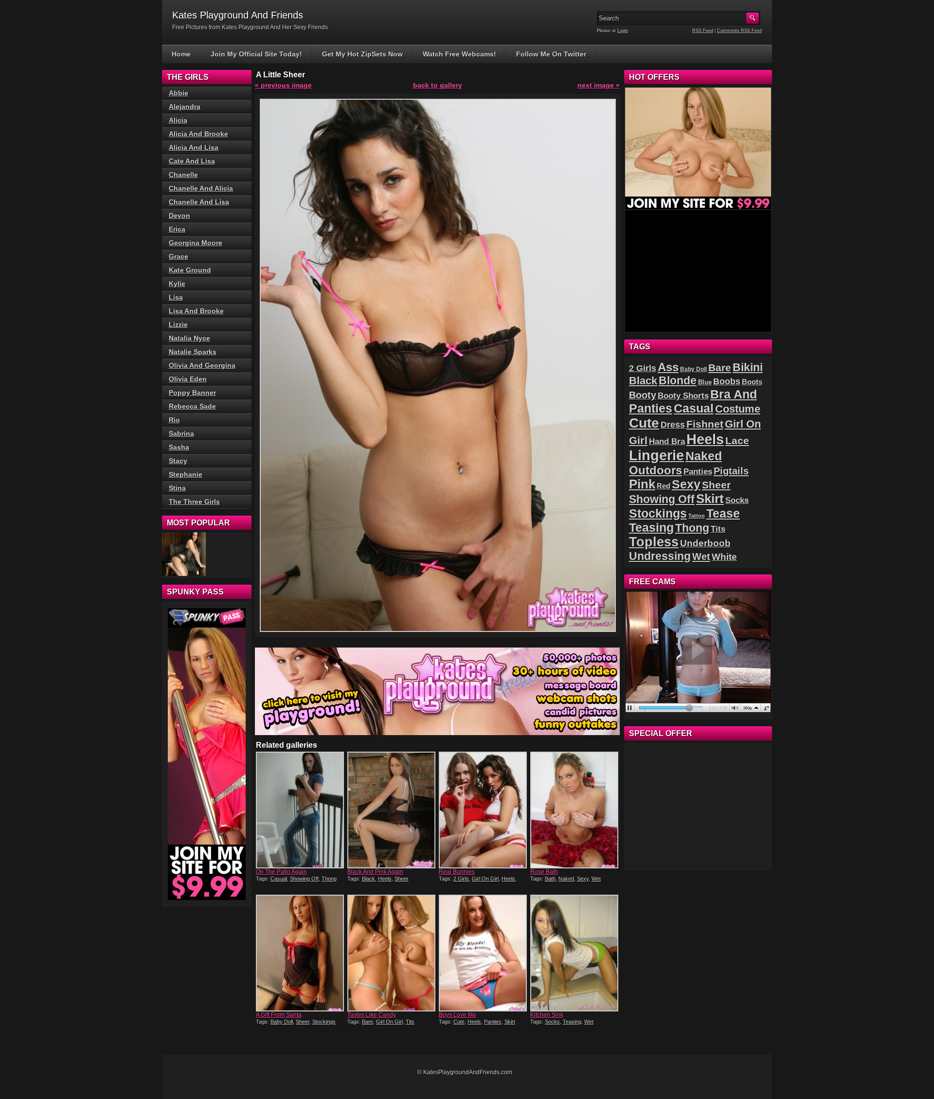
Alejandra (184, 106)
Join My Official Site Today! (256, 54)
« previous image (283, 85)
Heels (385, 879)
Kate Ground (190, 270)
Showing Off (304, 879)
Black (368, 879)
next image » (598, 85)
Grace (178, 256)
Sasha (179, 447)
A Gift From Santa (279, 1014)
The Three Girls (194, 501)
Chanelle (183, 175)
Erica (177, 229)
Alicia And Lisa (193, 147)
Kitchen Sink (546, 1014)
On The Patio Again (281, 871)
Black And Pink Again (375, 871)
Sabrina (181, 433)
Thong (329, 879)
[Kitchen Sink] (575, 953)
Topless (654, 542)
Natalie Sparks (192, 352)
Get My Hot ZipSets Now (362, 54)
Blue (705, 382)
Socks (552, 1022)
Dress (673, 425)
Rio (174, 420)
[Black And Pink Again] (392, 810)
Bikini (748, 367)
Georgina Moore (195, 243)
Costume (737, 409)
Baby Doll (281, 1022)
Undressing (660, 556)
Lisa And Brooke (196, 311)
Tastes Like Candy (371, 1014)
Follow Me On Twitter (551, 54)
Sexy (583, 879)
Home (181, 54)
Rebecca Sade (192, 406)
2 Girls (461, 879)
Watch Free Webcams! (459, 54)
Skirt (509, 1022)
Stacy (178, 461)
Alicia (178, 120)
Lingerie (656, 455)
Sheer (402, 879)
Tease (723, 513)
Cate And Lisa (192, 161)
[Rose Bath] (575, 810)
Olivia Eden (188, 379)
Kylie (177, 284)
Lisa (176, 297)
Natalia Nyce (189, 338)
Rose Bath (544, 871)
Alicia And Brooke (198, 134)
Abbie (178, 93)
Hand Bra (667, 441)
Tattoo (696, 516)
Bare (367, 1022)
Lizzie (178, 324)
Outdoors (655, 470)
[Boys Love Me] (483, 953)
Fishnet (704, 424)
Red (663, 486)
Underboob (705, 543)
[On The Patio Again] (300, 810)
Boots (752, 382)
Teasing (572, 1022)
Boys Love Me (457, 1014)
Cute (459, 1022)
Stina (177, 488)
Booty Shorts (683, 395)
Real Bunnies (457, 871)
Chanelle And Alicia (201, 188)
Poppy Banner (192, 392)
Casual (278, 879)
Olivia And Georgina (202, 365)
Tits (410, 1022)
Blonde (678, 380)
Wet (596, 879)
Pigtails (731, 471)
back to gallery (437, 85)
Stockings (324, 1022)
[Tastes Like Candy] (392, 953)
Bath (550, 879)
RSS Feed (702, 30)
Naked (566, 879)
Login (622, 30)
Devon (179, 215)
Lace (737, 440)
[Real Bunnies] (483, 810)
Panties (493, 1022)
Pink (642, 484)
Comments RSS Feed (739, 30)
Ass (668, 367)
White (724, 557)
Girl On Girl (485, 879)
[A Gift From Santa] (300, 953)
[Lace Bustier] (184, 554)
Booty (642, 395)
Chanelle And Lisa (199, 202)
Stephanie (185, 474)
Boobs (726, 381)
